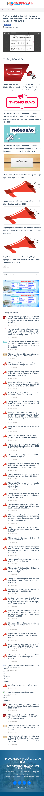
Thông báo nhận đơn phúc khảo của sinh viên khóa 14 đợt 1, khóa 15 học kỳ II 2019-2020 (23, 580)
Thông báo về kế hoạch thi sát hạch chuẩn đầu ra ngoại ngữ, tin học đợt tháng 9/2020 (23, 529)
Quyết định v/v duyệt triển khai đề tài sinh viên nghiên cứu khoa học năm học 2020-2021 (23, 635)
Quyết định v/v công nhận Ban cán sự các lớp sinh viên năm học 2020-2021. (23, 394)
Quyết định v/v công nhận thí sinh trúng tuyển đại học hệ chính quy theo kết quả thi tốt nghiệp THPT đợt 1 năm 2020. (23, 465)
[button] (5, 3)
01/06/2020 (8, 27)
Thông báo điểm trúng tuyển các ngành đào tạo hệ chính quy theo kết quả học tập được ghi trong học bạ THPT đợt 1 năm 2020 (23, 549)
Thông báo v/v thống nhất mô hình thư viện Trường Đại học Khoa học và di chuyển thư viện (23, 570)
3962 (16, 27)
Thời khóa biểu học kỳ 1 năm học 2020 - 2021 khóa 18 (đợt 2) (23, 456)
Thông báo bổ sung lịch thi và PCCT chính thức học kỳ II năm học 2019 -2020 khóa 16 (23, 656)
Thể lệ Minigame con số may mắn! (21, 692)
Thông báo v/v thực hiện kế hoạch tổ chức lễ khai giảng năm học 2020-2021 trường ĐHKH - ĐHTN (23, 446)
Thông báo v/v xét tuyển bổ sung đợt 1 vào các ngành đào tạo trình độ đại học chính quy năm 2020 (23, 495)
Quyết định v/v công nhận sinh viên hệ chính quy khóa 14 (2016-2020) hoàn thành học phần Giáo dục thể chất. (23, 646)
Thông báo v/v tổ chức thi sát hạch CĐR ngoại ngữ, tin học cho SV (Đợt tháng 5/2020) (23, 727)
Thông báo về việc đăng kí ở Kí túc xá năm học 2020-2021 (23, 539)
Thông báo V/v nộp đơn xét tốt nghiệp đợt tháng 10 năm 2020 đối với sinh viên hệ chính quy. (23, 485)
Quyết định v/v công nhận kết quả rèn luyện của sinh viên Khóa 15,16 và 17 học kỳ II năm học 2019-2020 (23, 373)
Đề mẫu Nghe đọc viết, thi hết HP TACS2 (23, 685)
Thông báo (11, 10)
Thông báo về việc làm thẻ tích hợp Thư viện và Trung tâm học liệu (23, 560)
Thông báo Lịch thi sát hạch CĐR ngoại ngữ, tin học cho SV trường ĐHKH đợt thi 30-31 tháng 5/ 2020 (23, 717)
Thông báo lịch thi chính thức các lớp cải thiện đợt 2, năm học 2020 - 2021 (23, 355)
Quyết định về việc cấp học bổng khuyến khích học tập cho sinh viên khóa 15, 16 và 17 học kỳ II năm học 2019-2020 (23, 384)
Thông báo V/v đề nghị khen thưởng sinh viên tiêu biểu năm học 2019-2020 (23, 364)
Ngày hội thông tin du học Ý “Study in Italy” (23, 427)
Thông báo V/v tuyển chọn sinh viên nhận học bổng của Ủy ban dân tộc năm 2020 (23, 436)
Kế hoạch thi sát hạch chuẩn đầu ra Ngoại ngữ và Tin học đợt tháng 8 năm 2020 (23, 625)
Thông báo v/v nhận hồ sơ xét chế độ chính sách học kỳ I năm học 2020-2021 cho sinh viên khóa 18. (23, 403)
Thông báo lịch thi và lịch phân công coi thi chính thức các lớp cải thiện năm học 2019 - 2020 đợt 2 (22, 18)
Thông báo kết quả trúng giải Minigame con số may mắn (23, 666)
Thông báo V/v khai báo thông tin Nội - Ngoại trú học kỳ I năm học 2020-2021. (23, 475)
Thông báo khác (13, 59)
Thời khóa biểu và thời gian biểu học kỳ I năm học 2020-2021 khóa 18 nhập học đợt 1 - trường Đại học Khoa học (23, 506)
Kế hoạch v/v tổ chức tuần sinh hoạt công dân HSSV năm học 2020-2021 (23, 590)
